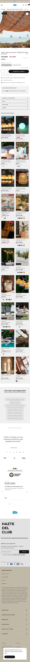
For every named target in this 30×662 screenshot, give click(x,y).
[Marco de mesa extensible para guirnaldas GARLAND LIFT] (7, 257)
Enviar (24, 551)
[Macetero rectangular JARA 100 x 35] (22, 257)
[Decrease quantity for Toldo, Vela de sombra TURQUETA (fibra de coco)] (2, 71)
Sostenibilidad (5, 577)
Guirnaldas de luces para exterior (15, 418)
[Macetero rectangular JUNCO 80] (7, 284)
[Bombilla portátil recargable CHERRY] (7, 151)
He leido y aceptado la (14, 554)
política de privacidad (19, 554)
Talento (3, 580)
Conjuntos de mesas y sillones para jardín (15, 405)
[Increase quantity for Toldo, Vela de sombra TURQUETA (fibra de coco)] (7, 71)
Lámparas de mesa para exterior (15, 412)
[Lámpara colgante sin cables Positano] (22, 178)
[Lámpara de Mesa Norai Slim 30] (7, 202)
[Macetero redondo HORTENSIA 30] (22, 202)
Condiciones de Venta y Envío (7, 647)
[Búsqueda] (23, 5)
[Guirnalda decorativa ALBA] (22, 338)
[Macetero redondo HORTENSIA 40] (22, 230)
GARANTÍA (4, 107)
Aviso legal (18, 646)
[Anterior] (2, 491)
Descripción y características (8, 98)
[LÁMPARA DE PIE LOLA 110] (7, 365)
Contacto (18, 643)
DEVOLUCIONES (5, 104)
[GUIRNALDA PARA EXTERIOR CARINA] (7, 230)
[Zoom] (27, 13)
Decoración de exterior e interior (15, 408)
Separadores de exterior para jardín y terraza (15, 9)
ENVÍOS (3, 101)
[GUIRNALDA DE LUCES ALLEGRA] (22, 365)
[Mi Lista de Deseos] (26, 5)
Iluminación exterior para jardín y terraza (15, 399)
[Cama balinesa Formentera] (22, 311)
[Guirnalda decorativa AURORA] (22, 284)
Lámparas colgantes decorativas (15, 415)
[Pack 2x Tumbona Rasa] (7, 338)
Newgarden (3, 9)
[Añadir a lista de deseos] (27, 54)
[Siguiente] (27, 491)
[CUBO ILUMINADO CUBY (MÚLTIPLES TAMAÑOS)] (7, 178)
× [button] (25, 649)
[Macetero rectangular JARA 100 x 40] (7, 311)
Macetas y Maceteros (15, 402)
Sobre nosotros (5, 573)
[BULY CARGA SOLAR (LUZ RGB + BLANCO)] (22, 125)
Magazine (4, 583)
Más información (10, 657)
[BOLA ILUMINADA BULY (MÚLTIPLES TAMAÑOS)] (7, 125)
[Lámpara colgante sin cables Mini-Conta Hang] (22, 151)
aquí (7, 90)
